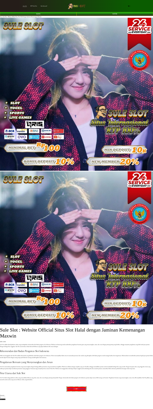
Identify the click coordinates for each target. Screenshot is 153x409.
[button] (2, 399)
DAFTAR (114, 14)
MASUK (38, 14)
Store (1, 17)
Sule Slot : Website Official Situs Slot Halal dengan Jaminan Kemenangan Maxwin (22, 17)
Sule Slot (2, 344)
